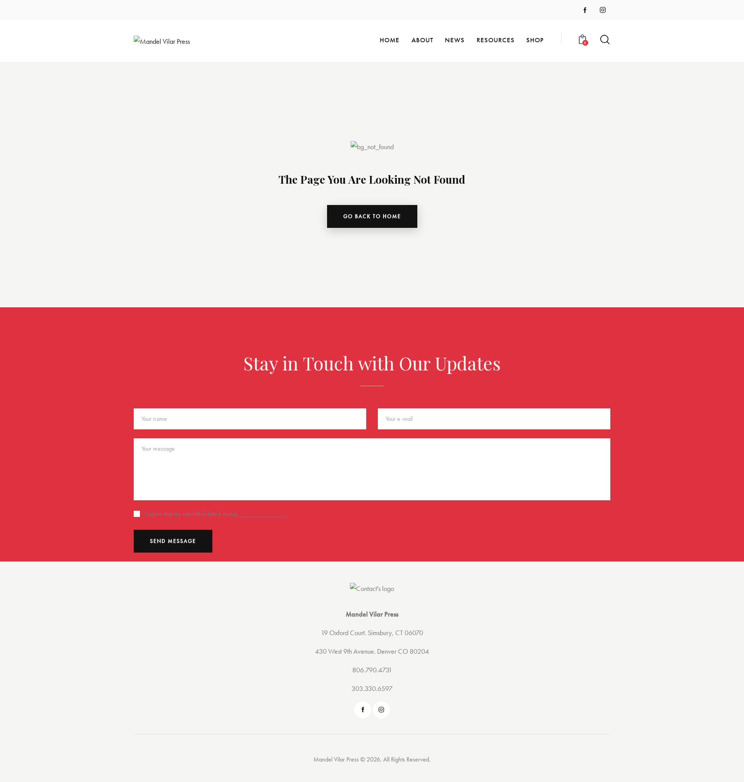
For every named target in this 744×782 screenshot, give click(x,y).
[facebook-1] (585, 10)
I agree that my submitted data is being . (216, 514)
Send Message (173, 540)
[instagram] (603, 10)
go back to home (372, 216)
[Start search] (604, 39)
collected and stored (262, 514)
